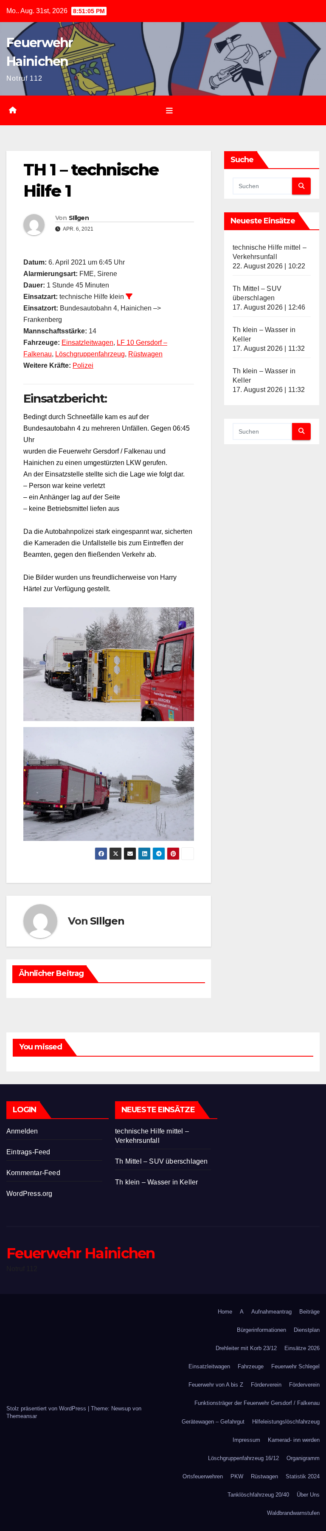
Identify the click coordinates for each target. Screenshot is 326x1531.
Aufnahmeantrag (271, 1311)
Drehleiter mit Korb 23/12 (246, 1348)
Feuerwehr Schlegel (295, 1366)
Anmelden (22, 1131)
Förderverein (266, 1385)
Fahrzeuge (251, 1366)
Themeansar (21, 1416)
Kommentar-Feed (33, 1172)
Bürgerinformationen (261, 1330)
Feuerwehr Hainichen (80, 1253)
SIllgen (79, 218)
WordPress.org (29, 1193)
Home (225, 1311)
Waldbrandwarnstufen (293, 1513)
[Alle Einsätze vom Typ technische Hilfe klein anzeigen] (129, 296)
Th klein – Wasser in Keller (156, 1182)
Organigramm (303, 1458)
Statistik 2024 (303, 1476)
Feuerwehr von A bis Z (215, 1385)
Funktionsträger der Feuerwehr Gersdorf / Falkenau (257, 1403)
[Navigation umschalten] (169, 110)
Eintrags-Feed (28, 1152)
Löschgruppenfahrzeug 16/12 (243, 1458)
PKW (236, 1476)
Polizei (83, 365)
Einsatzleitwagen (87, 342)
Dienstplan (307, 1330)
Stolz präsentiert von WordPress (47, 1408)
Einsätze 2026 (302, 1348)
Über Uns (308, 1495)
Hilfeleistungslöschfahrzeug (286, 1421)
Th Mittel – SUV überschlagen (161, 1161)
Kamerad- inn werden (294, 1440)
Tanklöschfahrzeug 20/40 (258, 1495)
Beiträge (309, 1311)
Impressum (246, 1440)
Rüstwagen (145, 354)
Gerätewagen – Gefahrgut (213, 1421)
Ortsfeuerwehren (203, 1476)
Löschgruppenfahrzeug (90, 354)
